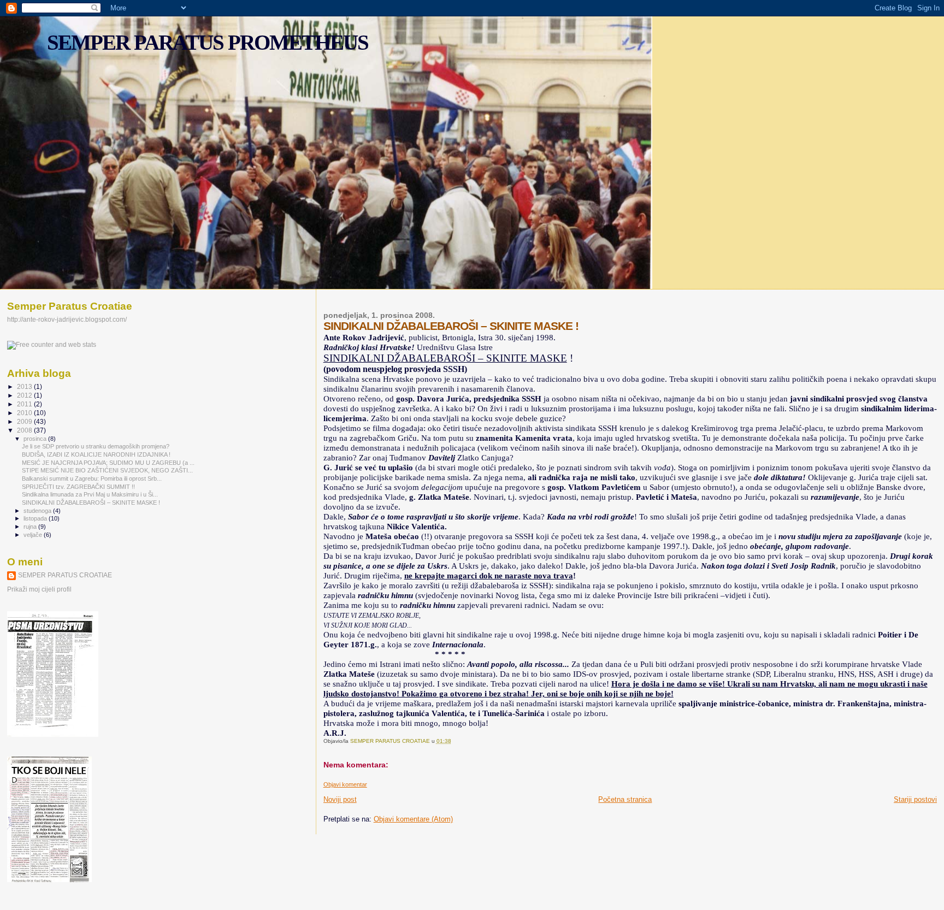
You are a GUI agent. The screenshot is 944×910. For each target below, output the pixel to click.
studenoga (38, 510)
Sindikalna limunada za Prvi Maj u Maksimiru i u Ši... (90, 494)
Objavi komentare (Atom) (413, 819)
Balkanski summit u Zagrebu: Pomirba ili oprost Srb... (92, 478)
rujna (30, 526)
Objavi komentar (345, 784)
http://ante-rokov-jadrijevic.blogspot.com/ (67, 319)
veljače (33, 534)
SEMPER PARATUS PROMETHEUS (207, 42)
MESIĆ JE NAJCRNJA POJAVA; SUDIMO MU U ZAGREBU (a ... (108, 462)
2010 (25, 412)
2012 (25, 395)
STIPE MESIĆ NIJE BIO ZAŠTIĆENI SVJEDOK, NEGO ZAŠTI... (107, 470)
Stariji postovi (915, 799)
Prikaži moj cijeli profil (39, 589)
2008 (25, 430)
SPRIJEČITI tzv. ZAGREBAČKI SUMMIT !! (78, 486)
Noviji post (340, 799)
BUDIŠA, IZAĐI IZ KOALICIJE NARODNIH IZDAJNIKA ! (96, 454)
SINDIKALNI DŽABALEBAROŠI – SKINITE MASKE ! (91, 502)
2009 (25, 421)
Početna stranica (625, 799)
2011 (25, 403)
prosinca (35, 438)
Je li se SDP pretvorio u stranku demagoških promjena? (95, 446)
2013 (25, 386)
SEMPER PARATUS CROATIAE (65, 575)
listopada (36, 518)
